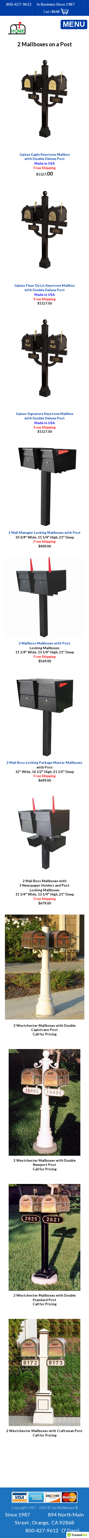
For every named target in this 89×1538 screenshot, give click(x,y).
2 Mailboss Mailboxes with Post (44, 643)
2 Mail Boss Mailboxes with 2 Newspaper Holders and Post (44, 883)
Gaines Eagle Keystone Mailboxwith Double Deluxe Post (45, 157)
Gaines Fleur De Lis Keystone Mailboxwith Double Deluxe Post (44, 287)
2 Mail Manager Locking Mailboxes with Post (45, 533)
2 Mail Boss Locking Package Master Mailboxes (44, 763)
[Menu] (74, 24)
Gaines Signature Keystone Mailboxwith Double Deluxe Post (44, 416)
